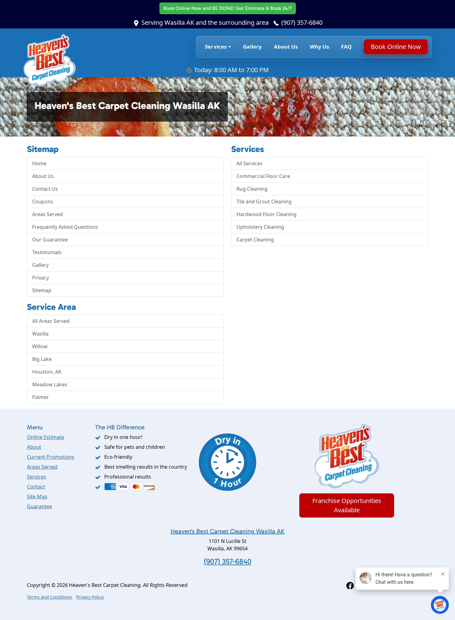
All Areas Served (51, 321)
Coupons (42, 201)
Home (39, 163)
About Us (286, 46)
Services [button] (216, 46)
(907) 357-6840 (302, 22)
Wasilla (40, 333)
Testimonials (47, 252)
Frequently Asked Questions (65, 226)
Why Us (319, 46)
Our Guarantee (50, 239)
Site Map (37, 496)
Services (36, 476)
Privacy (40, 277)
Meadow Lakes (49, 384)
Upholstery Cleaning (260, 226)
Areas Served (47, 214)
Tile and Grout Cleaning (264, 201)
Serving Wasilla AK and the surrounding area (205, 22)
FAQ (346, 46)
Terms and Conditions (49, 597)
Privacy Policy (90, 597)
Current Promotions (50, 456)
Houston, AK (46, 371)
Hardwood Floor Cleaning (266, 214)
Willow (40, 346)
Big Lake (42, 359)
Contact (36, 486)
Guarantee (39, 506)
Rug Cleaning (251, 188)
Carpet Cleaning (255, 239)
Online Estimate (45, 437)
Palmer (40, 397)
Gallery (252, 46)
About (34, 447)
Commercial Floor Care (263, 176)
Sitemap (41, 290)
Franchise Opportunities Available (346, 505)
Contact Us (45, 188)
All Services (249, 163)
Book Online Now (227, 8)
